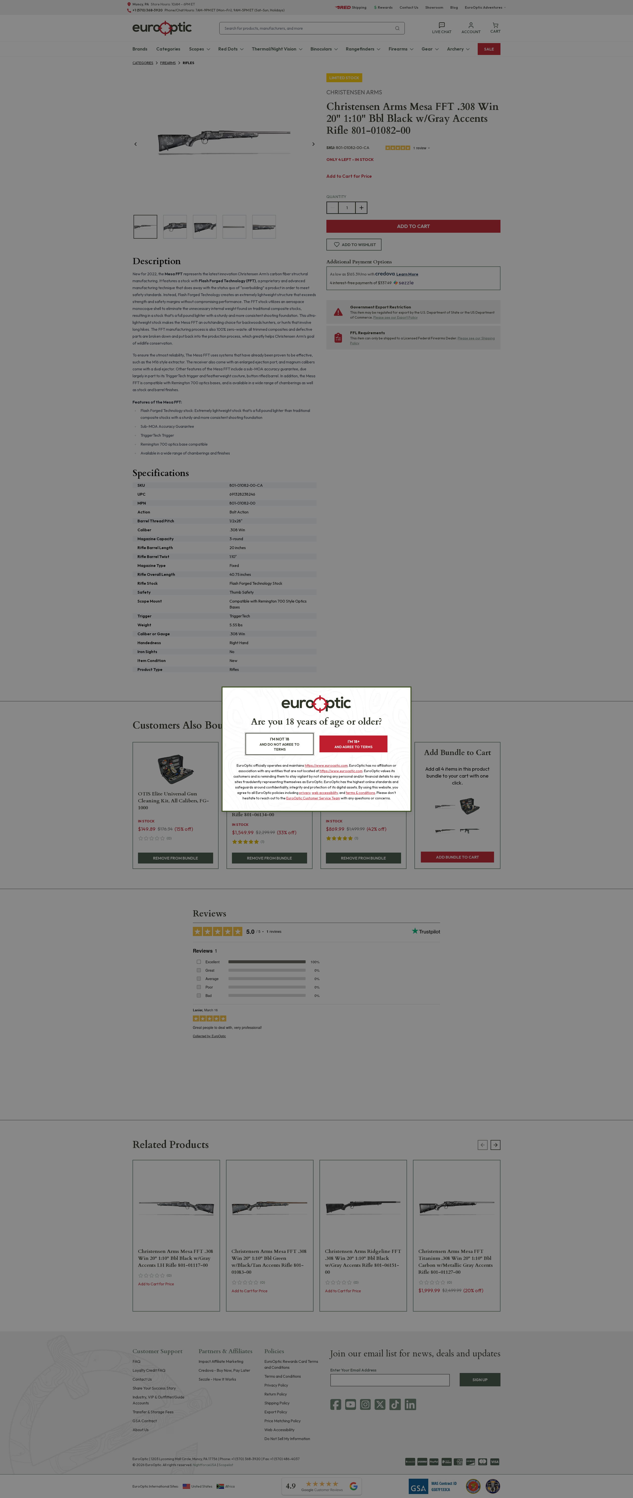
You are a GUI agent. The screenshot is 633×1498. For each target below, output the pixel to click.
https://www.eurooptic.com (326, 765)
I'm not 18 (279, 744)
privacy (304, 792)
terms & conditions (360, 792)
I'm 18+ (353, 744)
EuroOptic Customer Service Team (313, 798)
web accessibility (325, 792)
